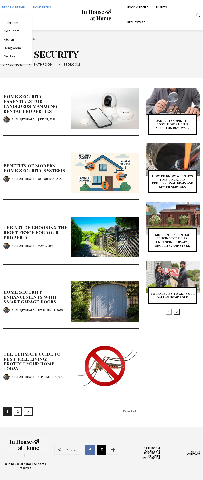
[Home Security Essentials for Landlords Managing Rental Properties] (105, 108)
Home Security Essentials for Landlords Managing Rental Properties (30, 104)
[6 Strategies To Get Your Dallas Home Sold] (173, 277)
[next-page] (28, 411)
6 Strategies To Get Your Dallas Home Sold (173, 295)
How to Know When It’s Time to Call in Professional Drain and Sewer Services (172, 181)
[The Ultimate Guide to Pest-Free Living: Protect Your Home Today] (105, 366)
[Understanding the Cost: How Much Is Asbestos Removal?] (173, 104)
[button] (198, 15)
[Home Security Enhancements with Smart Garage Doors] (105, 301)
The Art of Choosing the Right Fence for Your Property (35, 232)
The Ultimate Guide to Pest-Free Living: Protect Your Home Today (32, 361)
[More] (113, 450)
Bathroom (43, 64)
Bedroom (72, 64)
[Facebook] (24, 455)
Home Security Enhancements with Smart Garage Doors (29, 297)
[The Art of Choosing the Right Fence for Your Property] (105, 237)
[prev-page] (169, 312)
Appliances (13, 64)
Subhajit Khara (23, 119)
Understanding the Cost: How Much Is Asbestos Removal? (172, 124)
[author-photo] (7, 119)
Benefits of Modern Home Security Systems (34, 168)
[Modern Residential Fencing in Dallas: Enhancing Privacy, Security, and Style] (173, 218)
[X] (101, 450)
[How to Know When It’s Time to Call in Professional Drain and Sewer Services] (173, 159)
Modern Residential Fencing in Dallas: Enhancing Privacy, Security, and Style (172, 240)
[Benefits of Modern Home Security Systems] (105, 173)
